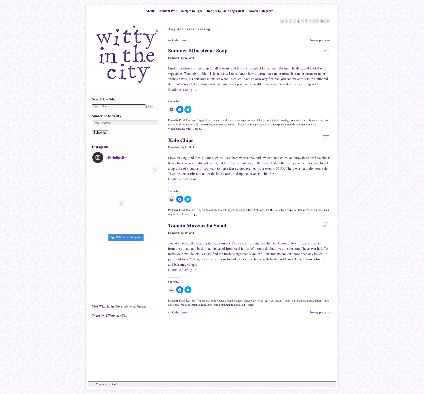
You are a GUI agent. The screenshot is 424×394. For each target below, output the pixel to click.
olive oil (241, 124)
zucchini (186, 129)
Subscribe (100, 132)
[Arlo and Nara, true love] (142, 215)
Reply (197, 129)
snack (325, 210)
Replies (249, 305)
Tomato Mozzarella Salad (197, 225)
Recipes (190, 120)
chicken (258, 120)
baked (209, 210)
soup (273, 124)
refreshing (206, 305)
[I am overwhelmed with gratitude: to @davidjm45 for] (109, 215)
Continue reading (182, 89)
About (150, 10)
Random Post (168, 10)
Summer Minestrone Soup (197, 50)
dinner (311, 120)
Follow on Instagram (128, 237)
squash (291, 124)
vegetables (174, 129)
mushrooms (219, 124)
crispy (234, 210)
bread (224, 120)
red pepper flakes (190, 305)
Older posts (178, 40)
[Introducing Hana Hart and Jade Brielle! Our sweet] (142, 182)
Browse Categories (259, 11)
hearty (189, 124)
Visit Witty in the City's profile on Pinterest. (120, 306)
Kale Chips (180, 140)
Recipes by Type (192, 10)
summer (300, 124)
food (326, 120)
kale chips (287, 210)
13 (316, 21)
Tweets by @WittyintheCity (109, 315)
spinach (281, 124)
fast (256, 210)
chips (217, 210)
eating (319, 120)
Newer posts (320, 40)
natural (231, 124)
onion (251, 124)
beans (216, 120)
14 (322, 21)
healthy (180, 124)
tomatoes (311, 124)
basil (209, 120)
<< (282, 21)
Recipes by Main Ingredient (225, 10)
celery (240, 120)
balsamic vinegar (215, 300)
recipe (265, 124)
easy (241, 210)
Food (182, 120)
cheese (249, 120)
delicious (301, 120)
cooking (284, 120)
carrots (232, 120)
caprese (238, 300)
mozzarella (306, 300)
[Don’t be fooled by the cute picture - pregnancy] (109, 182)
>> (327, 21)
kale (196, 124)
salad (217, 305)
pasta (258, 124)
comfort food (271, 120)
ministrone (206, 124)
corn (292, 120)
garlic (171, 124)
